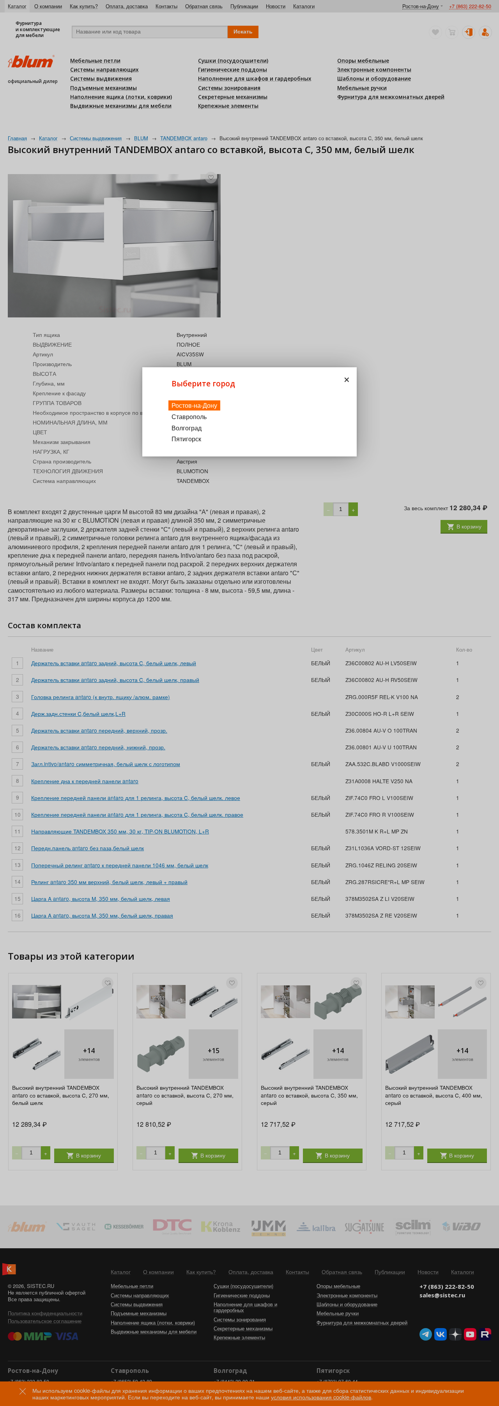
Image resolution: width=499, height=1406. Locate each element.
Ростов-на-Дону (194, 405)
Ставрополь (189, 416)
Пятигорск (186, 438)
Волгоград (187, 427)
